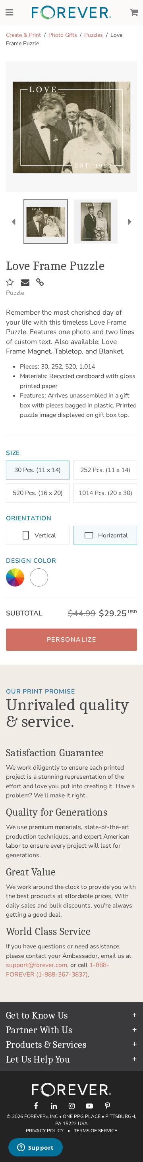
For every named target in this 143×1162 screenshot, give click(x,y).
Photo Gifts (62, 35)
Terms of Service (95, 1131)
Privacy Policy (45, 1131)
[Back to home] (71, 12)
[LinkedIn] (54, 1106)
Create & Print (23, 35)
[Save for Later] (10, 282)
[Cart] (134, 12)
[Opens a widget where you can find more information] (35, 1148)
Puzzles (93, 35)
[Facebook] (36, 1106)
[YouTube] (90, 1106)
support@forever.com (36, 965)
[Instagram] (72, 1106)
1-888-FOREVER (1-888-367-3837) (57, 970)
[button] (71, 640)
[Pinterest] (107, 1106)
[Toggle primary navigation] (9, 12)
